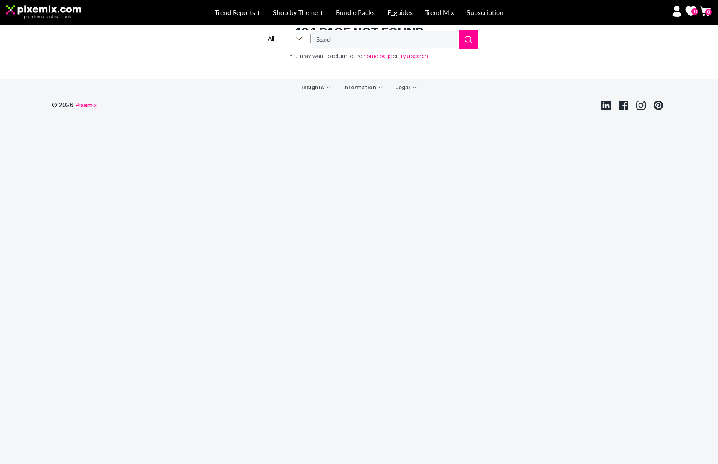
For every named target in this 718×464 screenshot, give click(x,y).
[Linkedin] (606, 105)
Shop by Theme (296, 12)
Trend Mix (439, 12)
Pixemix (86, 104)
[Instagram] (641, 105)
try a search (413, 55)
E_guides (400, 12)
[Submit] (468, 39)
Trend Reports (236, 12)
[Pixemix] (77, 12)
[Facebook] (623, 105)
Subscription (485, 12)
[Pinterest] (658, 105)
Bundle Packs (355, 12)
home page (378, 55)
